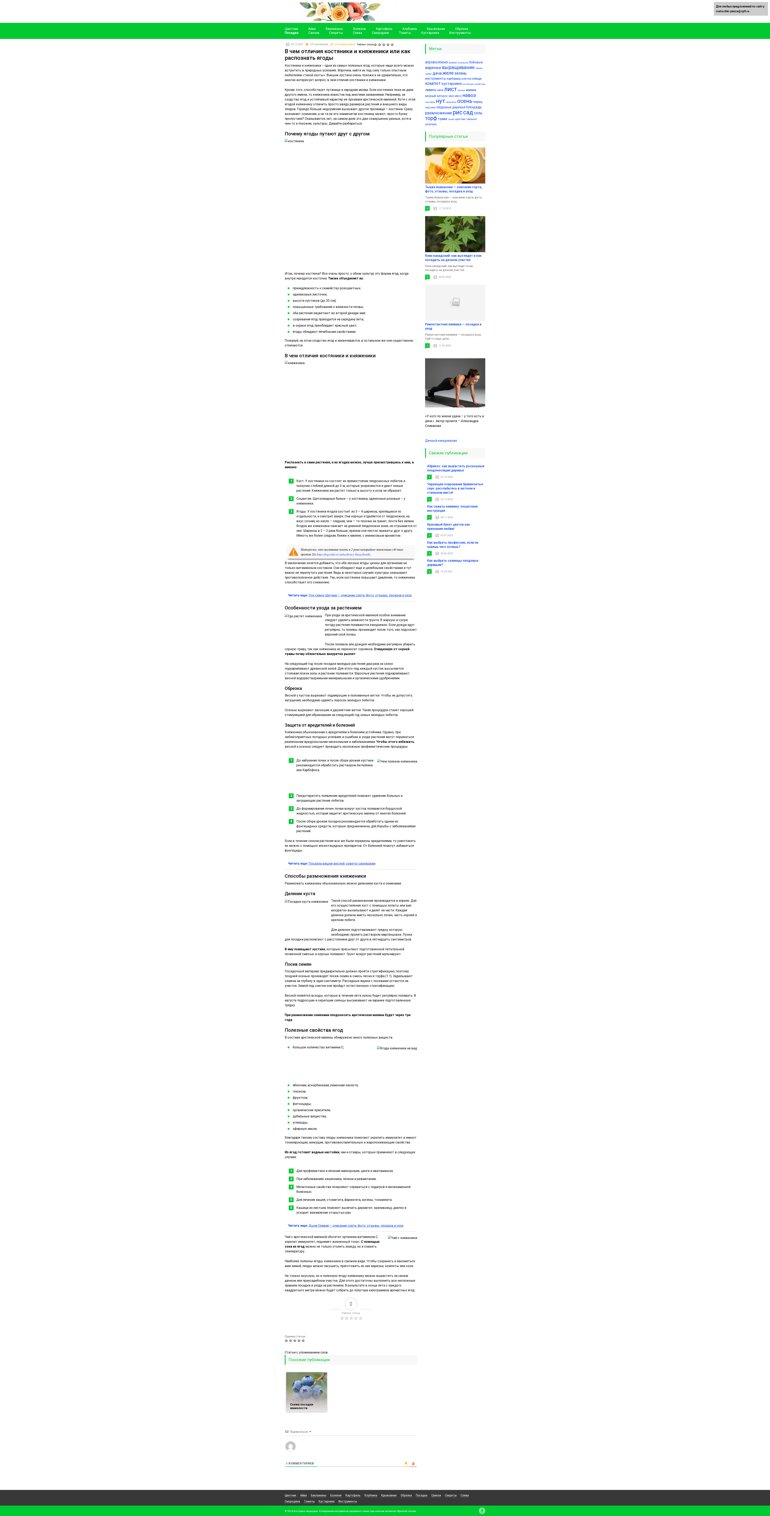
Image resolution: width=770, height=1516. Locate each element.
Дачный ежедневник (441, 441)
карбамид (454, 78)
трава (442, 119)
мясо (458, 95)
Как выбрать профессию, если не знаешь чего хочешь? (452, 545)
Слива (357, 33)
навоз (469, 95)
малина (471, 90)
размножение (438, 113)
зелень (460, 73)
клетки (466, 78)
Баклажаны (334, 29)
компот (433, 83)
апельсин (463, 62)
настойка (430, 102)
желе (448, 73)
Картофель (384, 29)
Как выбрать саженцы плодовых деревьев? (452, 563)
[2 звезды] (380, 44)
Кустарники (430, 33)
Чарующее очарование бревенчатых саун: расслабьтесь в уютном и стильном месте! (455, 488)
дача (437, 73)
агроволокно (436, 62)
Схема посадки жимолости (301, 1406)
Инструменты (460, 33)
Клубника (409, 29)
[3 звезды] (384, 44)
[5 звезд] (393, 44)
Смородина (380, 33)
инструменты (435, 78)
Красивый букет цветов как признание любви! (448, 527)
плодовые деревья (450, 107)
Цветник (291, 29)
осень (464, 101)
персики (430, 107)
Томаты (405, 33)
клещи (476, 78)
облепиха (451, 102)
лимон (430, 90)
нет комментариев (344, 44)
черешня (471, 119)
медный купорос (436, 96)
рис (457, 112)
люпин (461, 90)
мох (451, 96)
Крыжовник (436, 29)
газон (478, 68)
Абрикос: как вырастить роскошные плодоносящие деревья (455, 468)
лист (450, 89)
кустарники (452, 83)
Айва (312, 29)
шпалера (431, 124)
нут (440, 100)
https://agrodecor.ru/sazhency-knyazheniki (343, 554)
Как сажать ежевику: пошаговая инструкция (452, 509)
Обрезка (461, 29)
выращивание (458, 67)
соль (478, 113)
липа (440, 90)
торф (431, 118)
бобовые (476, 62)
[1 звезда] (376, 44)
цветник (460, 119)
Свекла (313, 33)
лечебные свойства (473, 84)
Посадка (291, 33)
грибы (428, 73)
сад (468, 112)
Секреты (336, 33)
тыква (451, 119)
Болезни (359, 29)
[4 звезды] (388, 44)
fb (482, 1511)
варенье (433, 67)
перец (477, 102)
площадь (474, 107)
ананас (453, 62)
